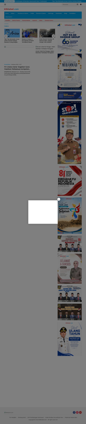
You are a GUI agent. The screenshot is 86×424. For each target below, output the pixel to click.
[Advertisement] (43, 212)
